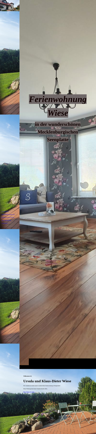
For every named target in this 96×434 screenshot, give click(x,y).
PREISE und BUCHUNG (8, 217)
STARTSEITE (5, 211)
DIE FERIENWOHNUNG (8, 214)
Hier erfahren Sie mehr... (29, 392)
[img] (58, 184)
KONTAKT (5, 223)
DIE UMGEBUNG (6, 220)
